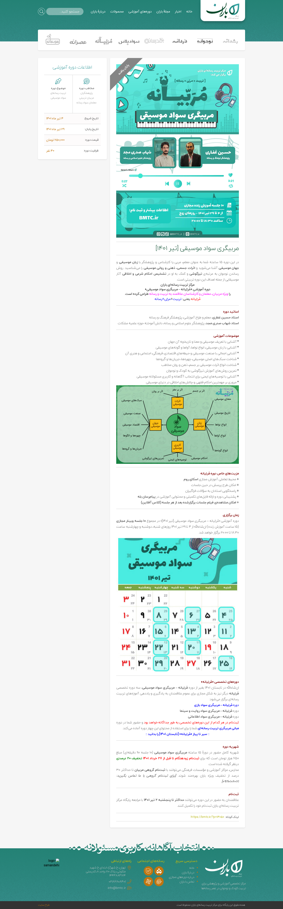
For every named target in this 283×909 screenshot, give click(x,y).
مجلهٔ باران (163, 11)
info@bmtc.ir (117, 888)
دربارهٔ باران (98, 11)
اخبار (178, 11)
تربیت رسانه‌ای (58, 93)
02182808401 (117, 882)
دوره (216, 705)
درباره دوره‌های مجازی (181, 877)
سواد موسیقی (58, 98)
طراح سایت (44, 905)
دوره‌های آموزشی (140, 11)
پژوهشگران (86, 93)
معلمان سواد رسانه (87, 103)
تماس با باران (186, 882)
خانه (189, 11)
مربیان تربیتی (86, 98)
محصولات (117, 11)
